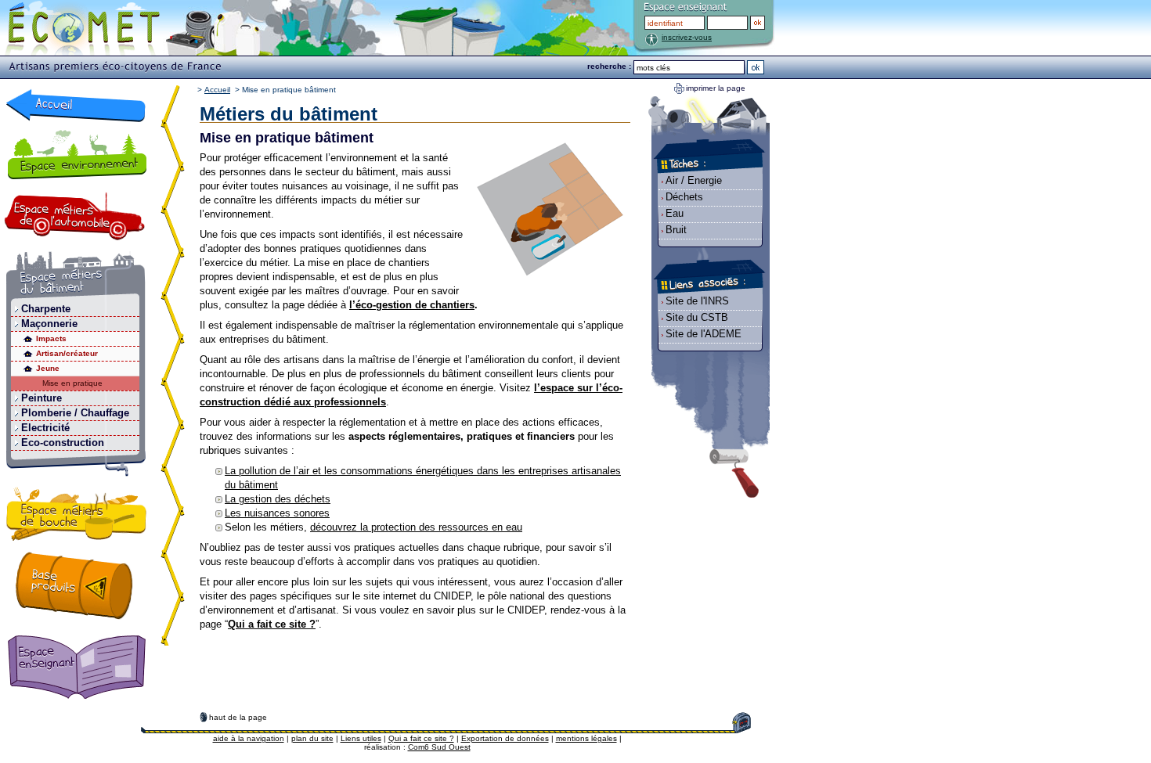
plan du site (312, 738)
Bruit (676, 230)
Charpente (45, 309)
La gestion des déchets (277, 499)
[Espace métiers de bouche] (76, 516)
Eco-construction (62, 442)
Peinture (41, 398)
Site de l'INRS (697, 301)
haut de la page (238, 717)
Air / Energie (694, 180)
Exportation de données (505, 738)
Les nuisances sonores (277, 513)
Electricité (45, 428)
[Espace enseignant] (80, 668)
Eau (675, 213)
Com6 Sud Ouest (439, 747)
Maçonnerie (49, 323)
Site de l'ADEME (703, 334)
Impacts (51, 338)
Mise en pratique (72, 383)
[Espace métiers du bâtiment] (76, 276)
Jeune (48, 368)
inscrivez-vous (687, 37)
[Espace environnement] (76, 154)
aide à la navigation (248, 738)
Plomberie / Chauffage (75, 413)
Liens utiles (361, 738)
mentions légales (586, 738)
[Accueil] (76, 105)
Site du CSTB (697, 317)
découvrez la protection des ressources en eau (416, 527)
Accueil (217, 89)
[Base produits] (74, 585)
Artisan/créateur (67, 353)
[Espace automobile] (75, 216)
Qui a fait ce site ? (421, 738)
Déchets (684, 197)
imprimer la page (715, 88)
